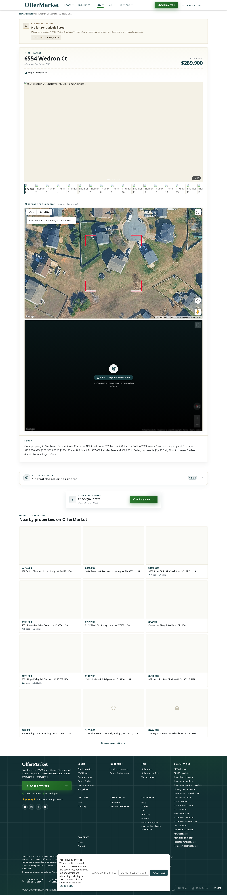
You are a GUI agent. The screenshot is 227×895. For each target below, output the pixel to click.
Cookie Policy (66, 885)
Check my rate (166, 4)
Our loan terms (85, 777)
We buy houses (148, 777)
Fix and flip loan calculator (186, 821)
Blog (143, 802)
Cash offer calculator (184, 781)
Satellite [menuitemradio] (44, 212)
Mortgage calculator (183, 837)
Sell (110, 5)
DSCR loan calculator (183, 805)
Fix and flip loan (85, 781)
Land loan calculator (183, 829)
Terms (199, 317)
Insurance (84, 5)
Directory (82, 806)
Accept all (159, 872)
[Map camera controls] (198, 301)
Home (22, 13)
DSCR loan (83, 773)
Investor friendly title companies (151, 827)
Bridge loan (83, 789)
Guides (144, 806)
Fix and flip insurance (120, 773)
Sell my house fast (150, 773)
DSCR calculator (181, 801)
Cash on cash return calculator (188, 785)
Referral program (149, 822)
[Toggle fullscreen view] (198, 212)
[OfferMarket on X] (38, 807)
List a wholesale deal (119, 806)
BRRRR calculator (182, 773)
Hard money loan (86, 785)
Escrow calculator (182, 813)
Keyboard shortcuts (162, 317)
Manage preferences (103, 872)
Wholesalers (116, 802)
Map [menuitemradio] (31, 212)
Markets (145, 818)
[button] (113, 375)
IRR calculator (180, 825)
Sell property (147, 769)
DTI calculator (180, 809)
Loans (67, 5)
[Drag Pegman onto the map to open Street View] (198, 312)
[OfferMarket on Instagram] (31, 807)
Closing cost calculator (184, 789)
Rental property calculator (186, 845)
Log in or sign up (191, 4)
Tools (144, 810)
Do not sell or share (133, 872)
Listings (29, 13)
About (80, 842)
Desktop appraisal (182, 797)
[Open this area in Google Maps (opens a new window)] (30, 316)
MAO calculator (181, 833)
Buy (99, 5)
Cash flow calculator (183, 777)
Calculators (182, 764)
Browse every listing (113, 743)
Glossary (145, 814)
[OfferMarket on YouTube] (45, 807)
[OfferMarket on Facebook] (25, 807)
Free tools (124, 5)
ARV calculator (180, 769)
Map (80, 802)
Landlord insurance (119, 769)
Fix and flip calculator (184, 817)
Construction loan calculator (187, 793)
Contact (81, 846)
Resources (147, 797)
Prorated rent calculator (185, 841)
